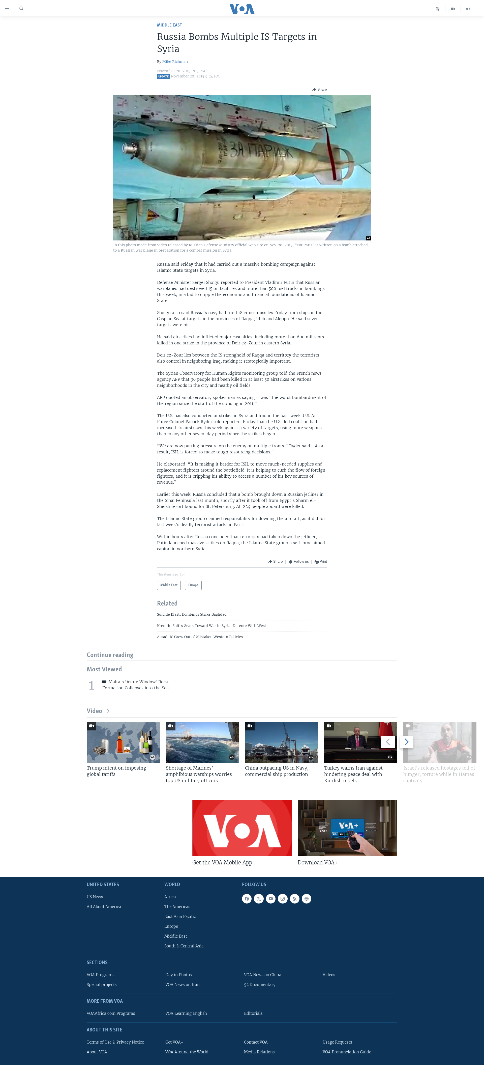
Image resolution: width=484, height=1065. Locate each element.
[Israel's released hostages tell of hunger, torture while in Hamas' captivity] (439, 742)
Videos (329, 974)
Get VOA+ (174, 1042)
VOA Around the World (186, 1052)
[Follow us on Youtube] (271, 899)
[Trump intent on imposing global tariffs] (123, 742)
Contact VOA (256, 1042)
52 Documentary (260, 984)
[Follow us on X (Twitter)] (258, 899)
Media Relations (259, 1052)
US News (95, 896)
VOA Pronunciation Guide (347, 1052)
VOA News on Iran (182, 984)
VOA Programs (100, 974)
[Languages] (437, 9)
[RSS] (294, 899)
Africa (170, 896)
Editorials (253, 1013)
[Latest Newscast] (468, 9)
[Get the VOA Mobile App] (242, 828)
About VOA (97, 1052)
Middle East (169, 25)
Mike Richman (175, 61)
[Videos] (453, 9)
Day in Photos (178, 974)
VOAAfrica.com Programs (111, 1013)
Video (94, 711)
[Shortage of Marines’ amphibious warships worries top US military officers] (202, 742)
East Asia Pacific (180, 916)
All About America (104, 906)
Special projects (102, 984)
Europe (171, 926)
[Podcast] (306, 899)
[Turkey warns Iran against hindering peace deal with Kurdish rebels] (360, 742)
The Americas (177, 906)
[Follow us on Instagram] (282, 899)
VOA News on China (262, 974)
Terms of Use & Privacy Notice (115, 1042)
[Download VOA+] (347, 828)
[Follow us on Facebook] (247, 899)
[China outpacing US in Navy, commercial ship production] (281, 742)
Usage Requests (337, 1042)
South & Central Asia (184, 946)
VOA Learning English (186, 1013)
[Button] (319, 90)
